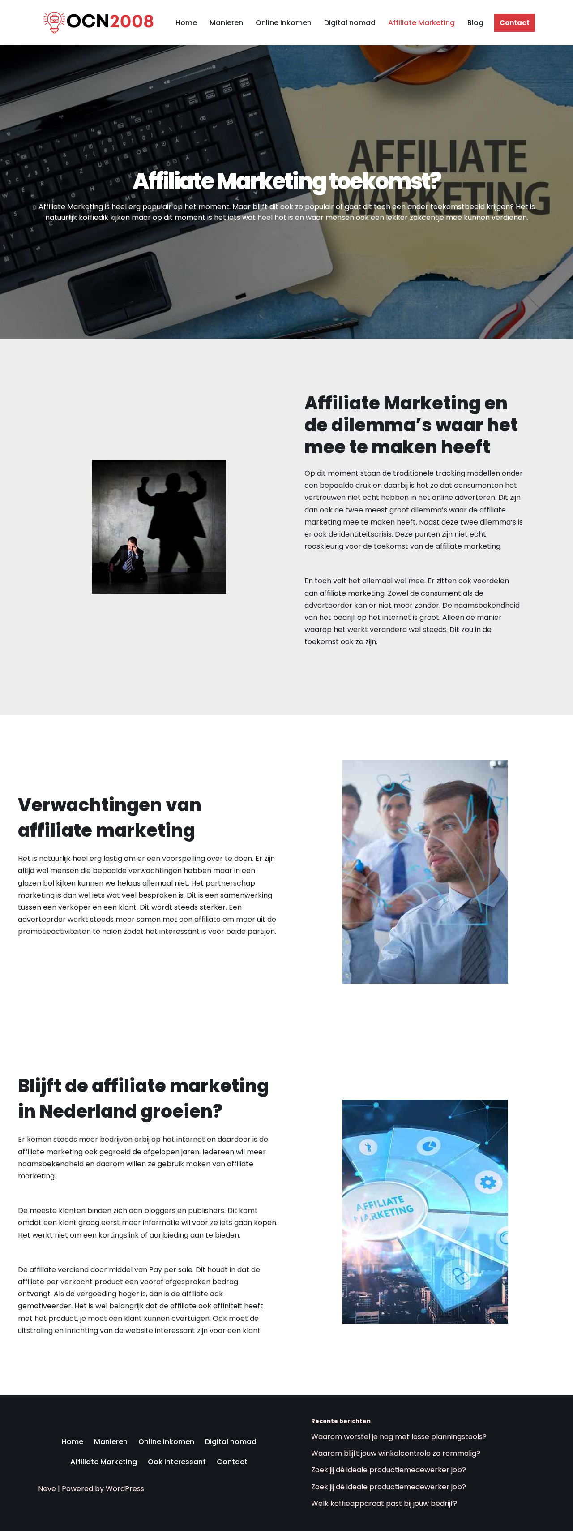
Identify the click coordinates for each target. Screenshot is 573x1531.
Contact (515, 22)
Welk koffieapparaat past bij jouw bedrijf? (384, 1503)
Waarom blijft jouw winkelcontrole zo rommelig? (395, 1453)
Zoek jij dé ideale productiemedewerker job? (388, 1470)
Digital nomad (350, 22)
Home (186, 22)
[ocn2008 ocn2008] (96, 22)
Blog (475, 22)
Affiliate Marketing (421, 22)
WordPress (125, 1489)
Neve (47, 1489)
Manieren (226, 22)
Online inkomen (284, 22)
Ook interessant (177, 1462)
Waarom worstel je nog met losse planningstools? (399, 1437)
